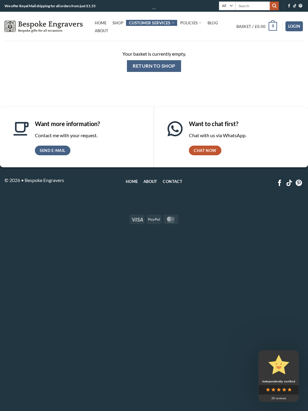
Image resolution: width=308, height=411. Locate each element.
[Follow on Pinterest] (300, 6)
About (101, 30)
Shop (117, 22)
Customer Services (149, 22)
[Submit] (274, 6)
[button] (294, 26)
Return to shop (154, 66)
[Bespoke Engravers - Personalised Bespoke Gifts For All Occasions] (44, 26)
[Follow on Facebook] (289, 6)
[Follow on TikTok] (295, 6)
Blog (213, 22)
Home (101, 22)
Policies (189, 22)
